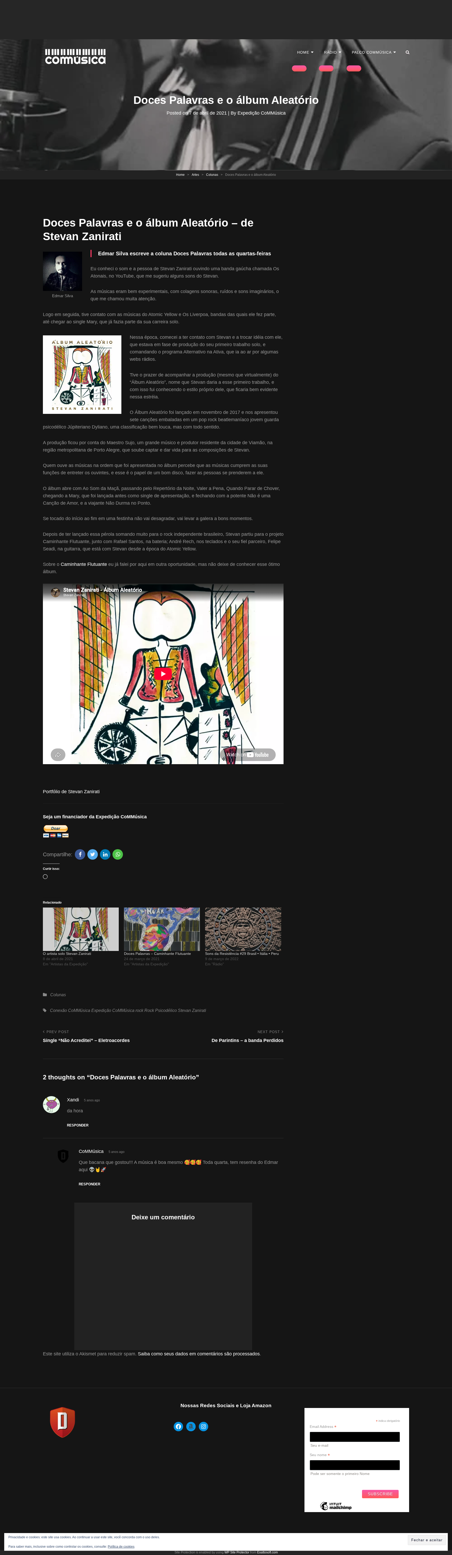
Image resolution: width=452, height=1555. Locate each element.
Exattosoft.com (267, 1552)
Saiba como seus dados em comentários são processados (199, 1353)
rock (139, 1010)
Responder (77, 1125)
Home (303, 52)
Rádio (330, 52)
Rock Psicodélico (160, 1010)
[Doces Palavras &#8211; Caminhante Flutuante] (162, 929)
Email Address (323, 1426)
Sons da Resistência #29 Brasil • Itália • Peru (242, 953)
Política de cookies (121, 1546)
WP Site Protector (236, 1552)
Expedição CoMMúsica (262, 113)
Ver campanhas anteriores (331, 1481)
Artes (195, 175)
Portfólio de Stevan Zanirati (71, 791)
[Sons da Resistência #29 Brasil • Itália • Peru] (243, 929)
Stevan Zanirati (192, 1010)
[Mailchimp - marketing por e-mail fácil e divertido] (336, 1510)
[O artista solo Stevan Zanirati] (81, 929)
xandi (73, 1099)
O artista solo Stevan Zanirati (67, 953)
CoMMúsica (91, 1151)
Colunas (212, 175)
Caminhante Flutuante (84, 564)
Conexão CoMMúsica (70, 1010)
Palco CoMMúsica (372, 52)
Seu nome (320, 1454)
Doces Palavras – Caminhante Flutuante (157, 953)
